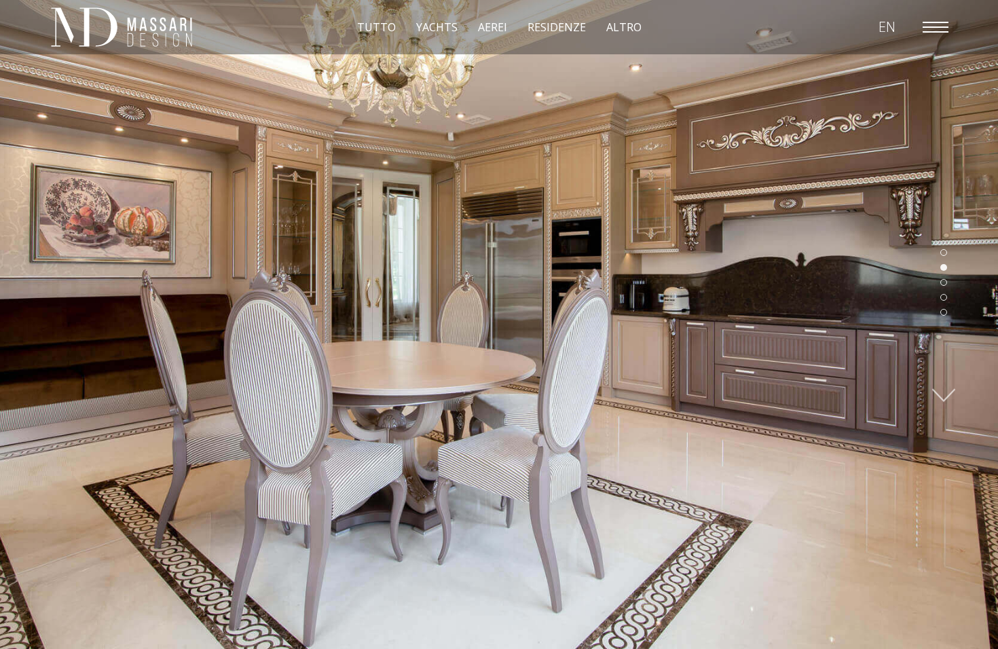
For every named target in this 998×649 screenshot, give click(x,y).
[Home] (121, 27)
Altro (624, 27)
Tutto (376, 27)
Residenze (557, 27)
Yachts (437, 27)
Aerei (492, 27)
